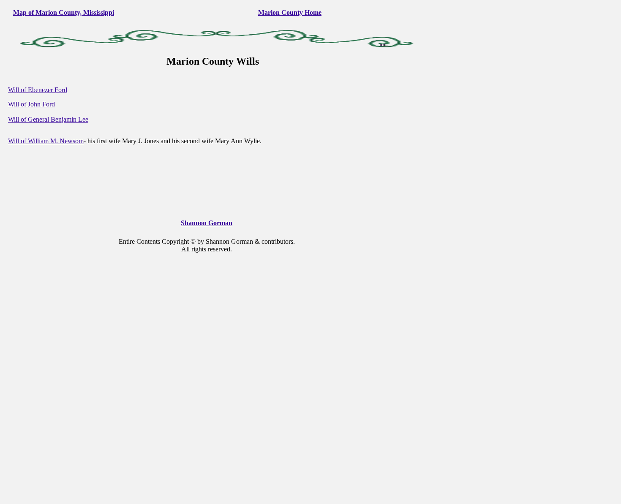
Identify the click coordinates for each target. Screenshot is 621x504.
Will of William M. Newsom (46, 140)
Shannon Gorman (206, 222)
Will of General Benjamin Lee (48, 119)
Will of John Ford (31, 104)
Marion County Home (289, 12)
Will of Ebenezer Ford (37, 89)
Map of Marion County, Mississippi (63, 12)
